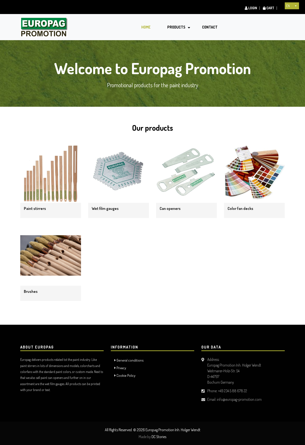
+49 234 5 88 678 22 (232, 390)
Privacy (121, 368)
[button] (292, 5)
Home (146, 27)
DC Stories (159, 436)
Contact (210, 27)
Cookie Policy (125, 375)
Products (176, 27)
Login (252, 8)
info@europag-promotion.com (239, 399)
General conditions (130, 360)
